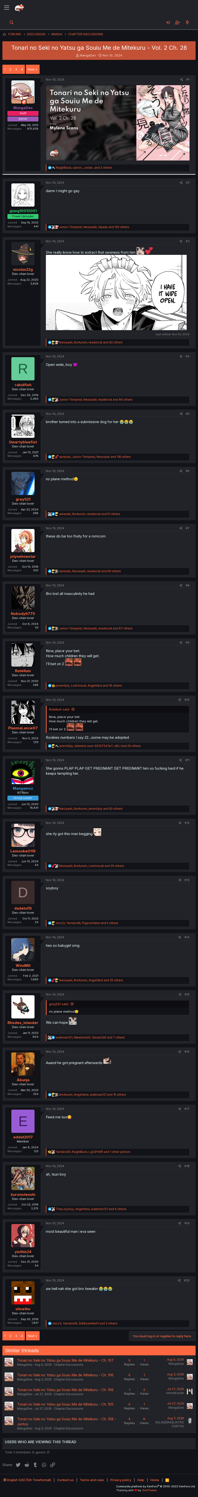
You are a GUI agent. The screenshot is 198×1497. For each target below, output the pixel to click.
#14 (187, 937)
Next (31, 69)
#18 (187, 1166)
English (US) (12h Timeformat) (29, 1480)
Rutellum (23, 670)
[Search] (12, 22)
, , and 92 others (91, 342)
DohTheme (149, 1490)
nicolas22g (23, 269)
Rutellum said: (59, 709)
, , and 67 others (96, 628)
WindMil (23, 965)
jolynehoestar (23, 556)
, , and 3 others (84, 1323)
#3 (188, 241)
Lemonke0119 (22, 851)
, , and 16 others (89, 685)
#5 (188, 414)
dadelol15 (23, 908)
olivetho (22, 1309)
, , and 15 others (92, 1094)
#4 (188, 356)
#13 (187, 880)
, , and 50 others (91, 808)
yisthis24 (23, 1251)
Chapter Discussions (68, 1364)
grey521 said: (59, 1004)
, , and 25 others (91, 980)
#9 (188, 642)
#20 (187, 1280)
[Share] (182, 80)
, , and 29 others (100, 746)
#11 (187, 760)
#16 (187, 1051)
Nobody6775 (23, 613)
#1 (188, 79)
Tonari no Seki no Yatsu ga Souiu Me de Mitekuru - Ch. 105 (65, 1404)
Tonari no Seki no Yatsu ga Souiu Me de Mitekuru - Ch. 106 (65, 1375)
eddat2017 (23, 1137)
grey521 (23, 499)
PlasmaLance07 (23, 728)
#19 (187, 1223)
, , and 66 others (96, 399)
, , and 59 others (90, 571)
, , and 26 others (91, 866)
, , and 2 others (84, 167)
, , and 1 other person (93, 1152)
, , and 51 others (89, 514)
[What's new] (187, 22)
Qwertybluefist (23, 442)
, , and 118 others (95, 457)
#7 (188, 528)
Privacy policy (120, 1480)
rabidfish (23, 385)
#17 (187, 1109)
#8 (188, 585)
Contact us (65, 1480)
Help (140, 1480)
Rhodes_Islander (22, 1022)
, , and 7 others (90, 1037)
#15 (187, 994)
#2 (188, 182)
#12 (187, 823)
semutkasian (175, 1393)
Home (154, 1480)
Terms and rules (92, 1480)
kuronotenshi (23, 1194)
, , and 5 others (87, 923)
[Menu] (6, 7)
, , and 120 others (94, 227)
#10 (187, 700)
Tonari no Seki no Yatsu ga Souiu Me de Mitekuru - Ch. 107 (65, 1360)
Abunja (23, 1080)
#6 (188, 471)
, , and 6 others (91, 1209)
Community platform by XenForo (156, 1486)
